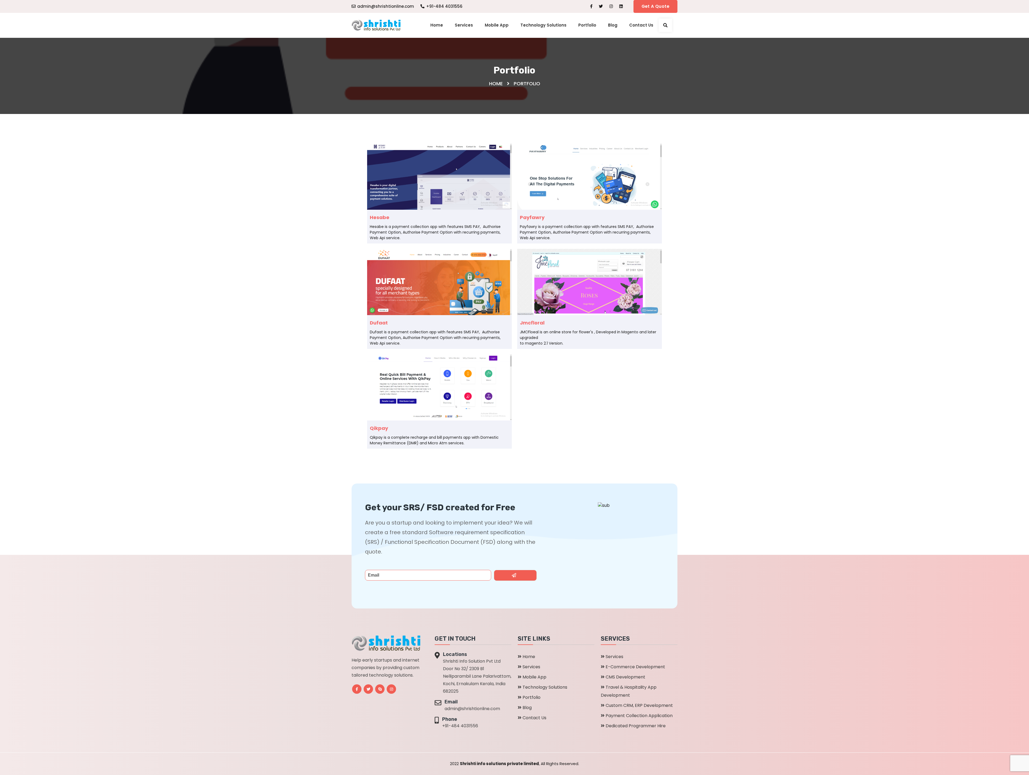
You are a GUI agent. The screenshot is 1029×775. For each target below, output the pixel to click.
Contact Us (641, 25)
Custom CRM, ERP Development (639, 705)
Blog (612, 25)
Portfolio (587, 25)
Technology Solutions (543, 25)
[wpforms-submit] (515, 575)
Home (436, 25)
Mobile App (497, 25)
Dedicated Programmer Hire (636, 726)
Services (464, 25)
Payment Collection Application (639, 716)
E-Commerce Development (635, 667)
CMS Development (625, 677)
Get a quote (655, 6)
